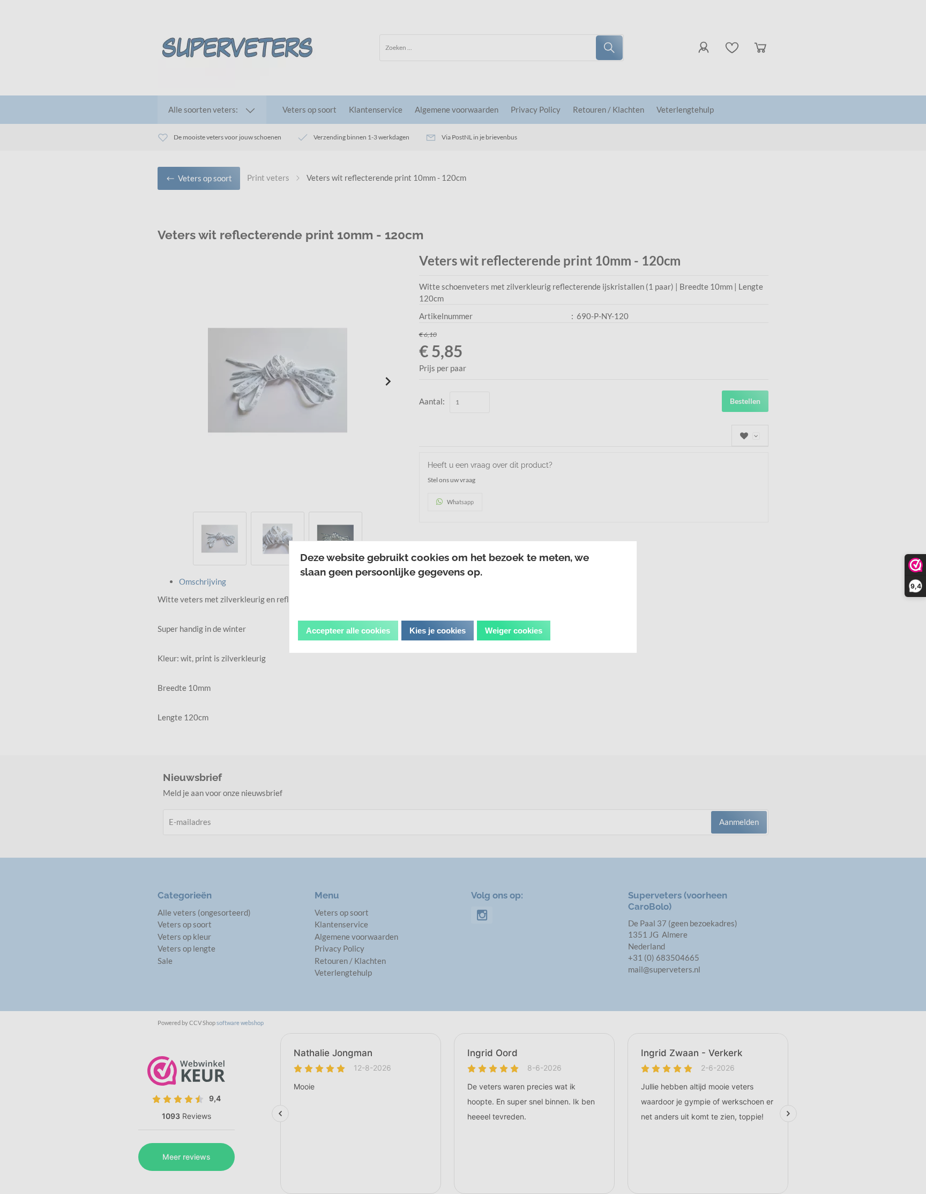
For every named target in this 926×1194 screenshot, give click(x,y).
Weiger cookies (513, 630)
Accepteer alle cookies (348, 630)
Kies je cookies (437, 630)
